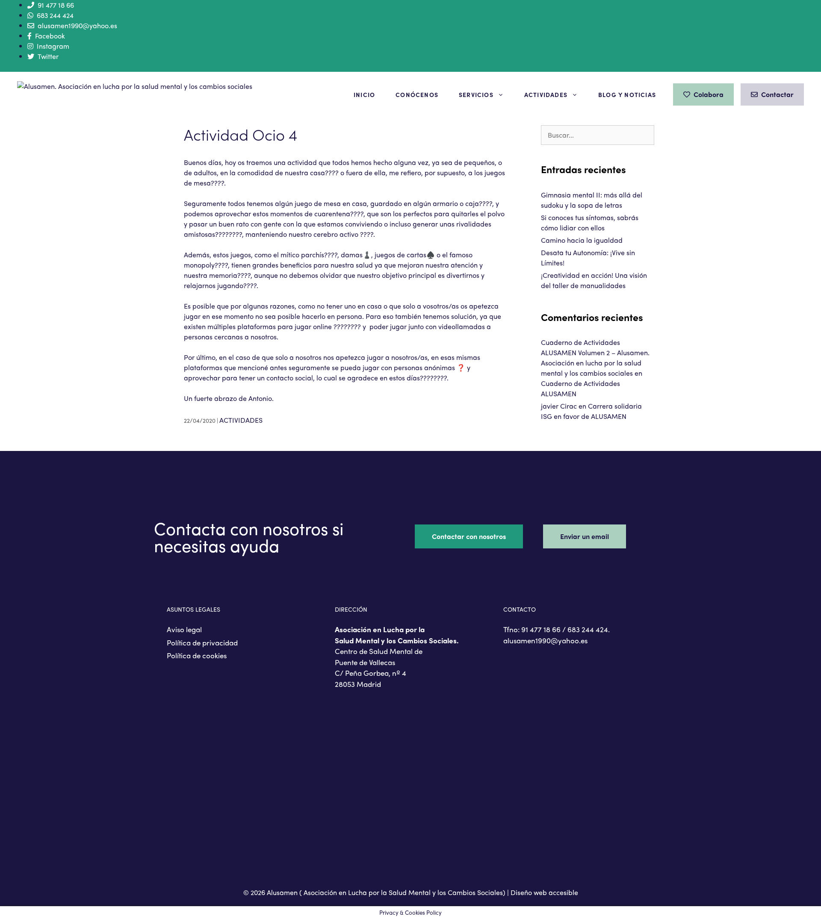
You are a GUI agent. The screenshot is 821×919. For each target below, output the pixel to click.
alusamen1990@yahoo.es (77, 25)
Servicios (476, 94)
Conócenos (417, 94)
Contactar (777, 94)
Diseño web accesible (544, 892)
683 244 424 (55, 15)
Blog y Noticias (627, 94)
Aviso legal (184, 629)
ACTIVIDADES (241, 420)
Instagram (53, 46)
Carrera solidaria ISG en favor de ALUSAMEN (591, 411)
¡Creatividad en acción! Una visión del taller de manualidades (594, 280)
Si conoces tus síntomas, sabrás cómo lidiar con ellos (589, 222)
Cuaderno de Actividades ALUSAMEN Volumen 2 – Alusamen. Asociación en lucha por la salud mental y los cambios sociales (595, 357)
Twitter (48, 56)
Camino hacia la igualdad (582, 240)
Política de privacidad (202, 642)
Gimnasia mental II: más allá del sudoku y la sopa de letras (591, 200)
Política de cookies (197, 655)
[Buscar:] (597, 135)
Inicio (364, 94)
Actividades (545, 94)
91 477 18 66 (56, 5)
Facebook (50, 36)
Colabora (709, 94)
